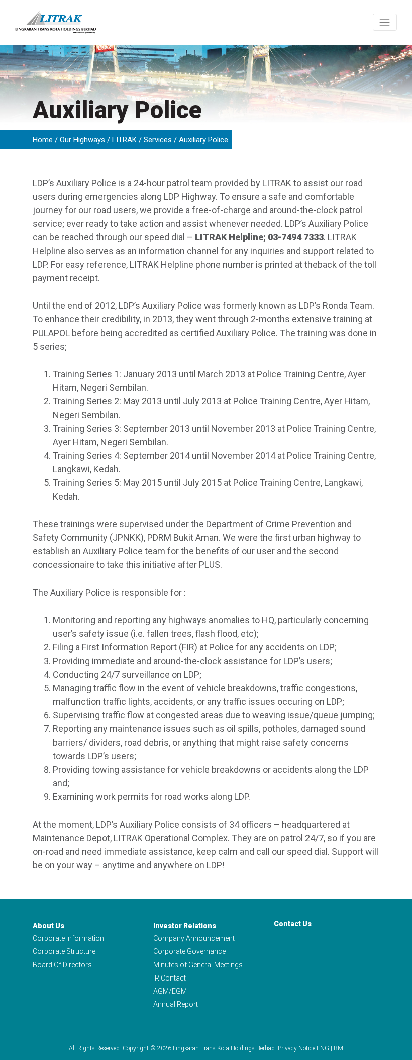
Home (43, 139)
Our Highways (82, 139)
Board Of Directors (62, 965)
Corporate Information (68, 938)
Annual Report (175, 1004)
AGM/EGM (170, 991)
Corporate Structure (64, 951)
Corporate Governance (189, 951)
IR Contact (169, 978)
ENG (323, 1048)
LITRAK (124, 139)
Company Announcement (194, 938)
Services (158, 139)
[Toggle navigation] (385, 22)
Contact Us (293, 924)
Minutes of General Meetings (198, 965)
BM (338, 1048)
